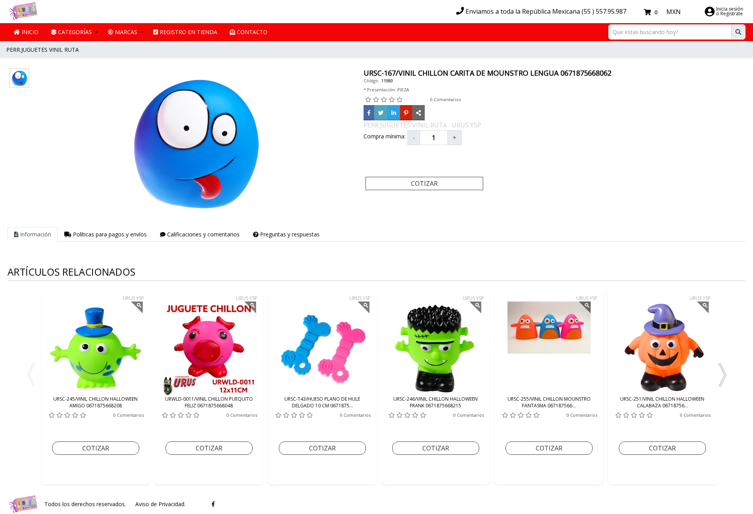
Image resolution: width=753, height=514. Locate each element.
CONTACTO (251, 32)
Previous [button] (31, 374)
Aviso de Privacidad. (160, 504)
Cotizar (424, 183)
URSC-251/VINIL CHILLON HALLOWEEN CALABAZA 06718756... (662, 402)
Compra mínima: (385, 136)
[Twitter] (380, 112)
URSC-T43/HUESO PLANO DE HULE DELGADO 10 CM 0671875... (322, 402)
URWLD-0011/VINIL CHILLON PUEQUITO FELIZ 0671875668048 (209, 402)
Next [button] (722, 374)
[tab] (32, 234)
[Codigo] (418, 112)
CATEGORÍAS (74, 32)
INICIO (29, 32)
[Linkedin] (393, 112)
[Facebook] (369, 112)
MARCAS (125, 32)
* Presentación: (380, 90)
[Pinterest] (406, 112)
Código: (371, 81)
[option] (95, 387)
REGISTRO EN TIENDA (187, 32)
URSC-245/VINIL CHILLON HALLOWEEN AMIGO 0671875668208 (95, 402)
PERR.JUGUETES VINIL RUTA (42, 49)
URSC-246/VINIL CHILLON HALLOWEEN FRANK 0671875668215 (435, 402)
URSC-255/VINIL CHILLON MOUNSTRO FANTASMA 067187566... (549, 402)
